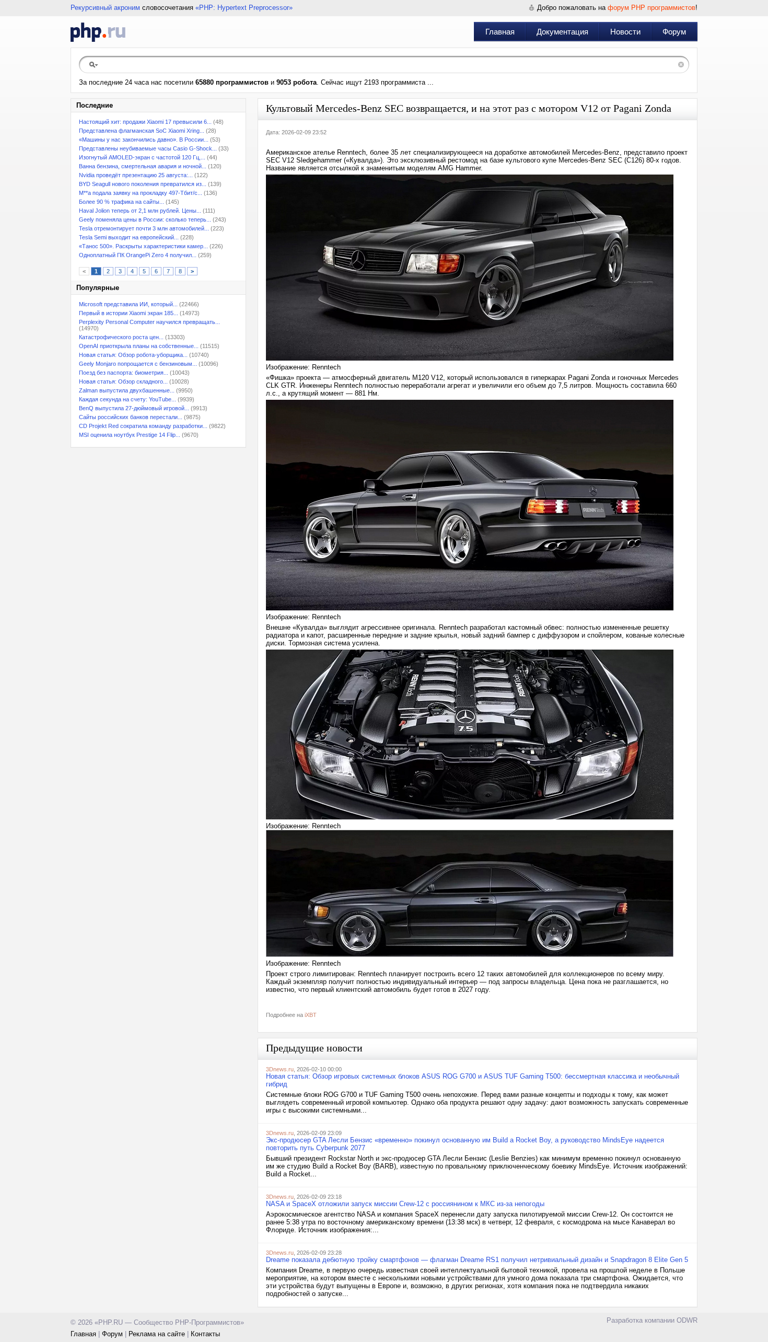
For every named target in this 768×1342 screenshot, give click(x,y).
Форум (674, 31)
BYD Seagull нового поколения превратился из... (142, 184)
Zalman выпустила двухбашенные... (126, 390)
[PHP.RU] (98, 32)
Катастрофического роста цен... (121, 337)
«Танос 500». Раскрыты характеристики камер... (143, 246)
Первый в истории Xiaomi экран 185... (128, 313)
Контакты (205, 1334)
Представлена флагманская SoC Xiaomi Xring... (141, 131)
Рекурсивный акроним (105, 7)
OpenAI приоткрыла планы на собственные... (139, 346)
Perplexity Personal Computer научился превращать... (149, 322)
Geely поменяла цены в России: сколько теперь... (145, 219)
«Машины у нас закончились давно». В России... (143, 139)
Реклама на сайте (157, 1334)
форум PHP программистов (651, 7)
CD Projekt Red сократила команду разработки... (143, 426)
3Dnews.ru (280, 1069)
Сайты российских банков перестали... (130, 417)
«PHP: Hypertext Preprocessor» (244, 7)
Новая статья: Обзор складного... (123, 381)
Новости (625, 31)
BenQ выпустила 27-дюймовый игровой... (134, 408)
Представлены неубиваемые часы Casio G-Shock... (148, 148)
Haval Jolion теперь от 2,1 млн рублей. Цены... (140, 210)
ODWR (687, 1320)
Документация (562, 31)
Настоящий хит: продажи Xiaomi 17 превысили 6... (145, 122)
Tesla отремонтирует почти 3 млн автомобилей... (144, 228)
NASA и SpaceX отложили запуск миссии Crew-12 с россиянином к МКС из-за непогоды (405, 1204)
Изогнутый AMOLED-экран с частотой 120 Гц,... (142, 157)
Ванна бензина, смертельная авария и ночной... (142, 166)
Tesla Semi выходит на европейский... (129, 237)
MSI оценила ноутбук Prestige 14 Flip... (129, 435)
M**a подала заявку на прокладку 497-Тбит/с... (140, 193)
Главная (500, 31)
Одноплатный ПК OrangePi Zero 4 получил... (137, 255)
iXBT (311, 1015)
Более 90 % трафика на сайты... (121, 202)
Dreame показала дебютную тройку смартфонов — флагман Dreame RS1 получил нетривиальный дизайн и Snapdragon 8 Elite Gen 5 (477, 1260)
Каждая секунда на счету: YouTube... (127, 399)
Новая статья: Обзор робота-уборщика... (133, 355)
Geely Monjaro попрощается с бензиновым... (138, 364)
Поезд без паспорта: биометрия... (123, 372)
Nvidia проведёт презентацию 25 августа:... (136, 175)
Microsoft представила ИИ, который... (128, 304)
